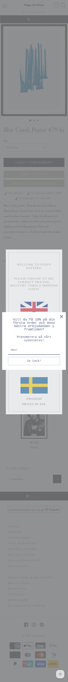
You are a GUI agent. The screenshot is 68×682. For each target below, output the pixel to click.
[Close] (61, 316)
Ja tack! (34, 361)
